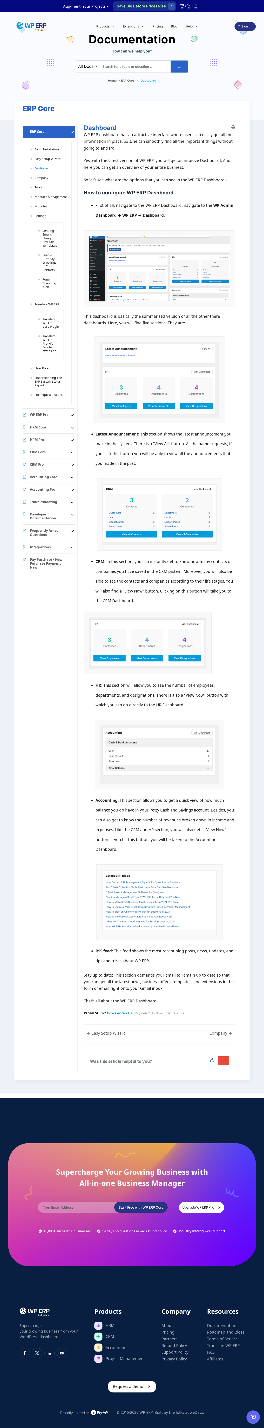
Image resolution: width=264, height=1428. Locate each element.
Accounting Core (43, 477)
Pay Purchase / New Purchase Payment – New (46, 563)
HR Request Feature (48, 395)
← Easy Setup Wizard (106, 1033)
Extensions (131, 26)
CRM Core (38, 452)
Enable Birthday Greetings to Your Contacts (49, 262)
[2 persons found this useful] (212, 1060)
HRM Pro (37, 439)
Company (41, 178)
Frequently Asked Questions (44, 532)
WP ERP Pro (39, 414)
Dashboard (42, 168)
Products (103, 26)
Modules (41, 206)
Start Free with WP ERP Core (141, 1207)
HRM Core (38, 427)
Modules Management (51, 197)
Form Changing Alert (49, 283)
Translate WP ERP (47, 304)
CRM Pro (37, 464)
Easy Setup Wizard (48, 159)
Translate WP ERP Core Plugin (50, 322)
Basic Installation (47, 149)
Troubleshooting (43, 502)
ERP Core (37, 131)
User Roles (42, 368)
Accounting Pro (42, 489)
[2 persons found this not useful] (223, 1060)
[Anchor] (176, 193)
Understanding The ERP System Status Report (48, 381)
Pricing (157, 26)
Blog (174, 26)
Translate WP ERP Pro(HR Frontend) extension (49, 343)
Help (189, 26)
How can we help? (122, 1013)
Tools (38, 187)
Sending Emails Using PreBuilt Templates (49, 238)
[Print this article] (233, 127)
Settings (40, 216)
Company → (220, 1033)
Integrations (40, 547)
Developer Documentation (43, 516)
